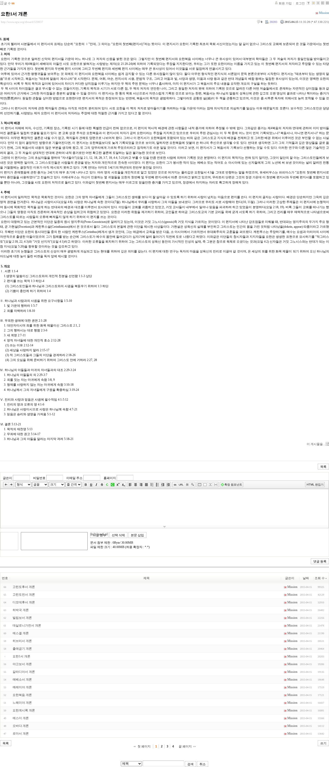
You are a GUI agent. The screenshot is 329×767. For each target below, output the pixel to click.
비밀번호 (39, 478)
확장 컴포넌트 (233, 484)
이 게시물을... (316, 444)
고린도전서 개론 (24, 594)
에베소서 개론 (22, 679)
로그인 (300, 3)
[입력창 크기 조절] (164, 526)
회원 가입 (285, 3)
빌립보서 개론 (22, 618)
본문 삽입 (137, 535)
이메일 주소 (74, 478)
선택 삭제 (118, 535)
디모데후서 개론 (24, 602)
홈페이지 (110, 478)
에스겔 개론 (21, 633)
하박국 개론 (21, 610)
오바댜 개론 (21, 726)
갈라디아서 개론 (24, 672)
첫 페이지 (144, 746)
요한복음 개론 (22, 695)
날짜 (306, 578)
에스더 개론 (21, 718)
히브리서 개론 (22, 641)
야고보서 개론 (22, 664)
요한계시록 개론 (24, 710)
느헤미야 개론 (22, 702)
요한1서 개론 (14, 13)
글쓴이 (7, 478)
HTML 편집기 (315, 484)
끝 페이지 (185, 746)
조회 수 (320, 578)
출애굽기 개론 (22, 648)
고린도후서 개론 (24, 587)
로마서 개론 (21, 733)
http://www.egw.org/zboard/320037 (22, 21)
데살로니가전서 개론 (27, 625)
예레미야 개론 (22, 687)
